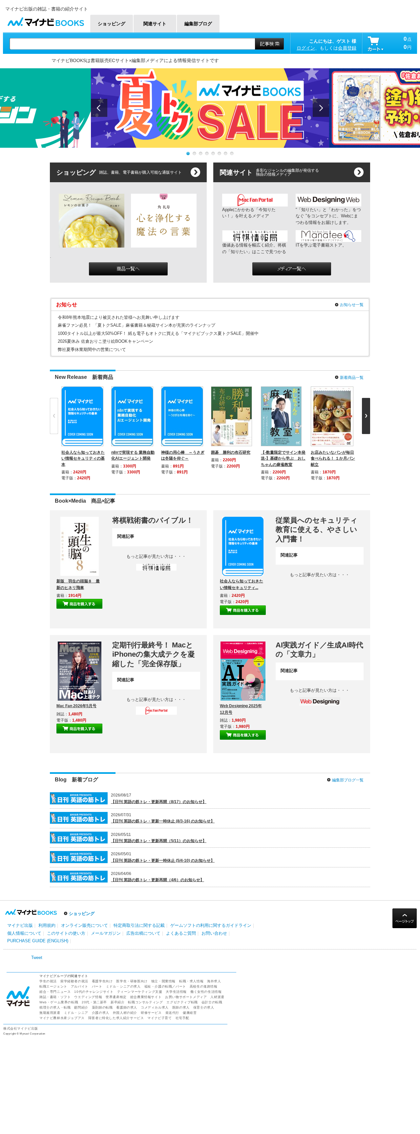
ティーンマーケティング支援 (139, 991)
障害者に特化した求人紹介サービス (116, 1018)
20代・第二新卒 (94, 1002)
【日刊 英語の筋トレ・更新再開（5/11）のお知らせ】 (158, 841)
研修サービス (151, 1012)
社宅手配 (182, 1018)
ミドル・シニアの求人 (123, 986)
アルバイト (79, 986)
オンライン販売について (84, 925)
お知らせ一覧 (352, 304)
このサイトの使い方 (66, 933)
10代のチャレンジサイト (93, 991)
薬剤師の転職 (102, 1007)
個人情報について (24, 933)
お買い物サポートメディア (186, 997)
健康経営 (190, 1012)
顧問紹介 (81, 1007)
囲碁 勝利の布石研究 (230, 452)
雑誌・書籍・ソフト (55, 997)
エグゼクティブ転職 (182, 1002)
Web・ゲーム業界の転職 (58, 1002)
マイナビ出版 (20, 925)
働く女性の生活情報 (205, 991)
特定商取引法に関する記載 (139, 925)
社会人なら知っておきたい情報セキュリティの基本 (83, 458)
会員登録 (347, 48)
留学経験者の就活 (74, 981)
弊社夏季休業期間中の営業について (92, 349)
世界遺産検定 (116, 997)
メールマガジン (106, 933)
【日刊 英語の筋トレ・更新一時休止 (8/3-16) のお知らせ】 (163, 821)
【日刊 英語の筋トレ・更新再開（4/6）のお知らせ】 (157, 880)
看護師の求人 (126, 1007)
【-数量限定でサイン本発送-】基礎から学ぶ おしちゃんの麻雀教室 (283, 458)
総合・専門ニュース (55, 991)
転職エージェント (53, 986)
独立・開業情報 (163, 981)
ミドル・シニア (76, 1012)
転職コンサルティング (145, 1002)
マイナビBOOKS (45, 20)
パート (97, 986)
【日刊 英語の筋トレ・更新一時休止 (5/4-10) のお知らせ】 (163, 860)
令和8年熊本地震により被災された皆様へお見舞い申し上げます (118, 317)
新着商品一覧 (352, 377)
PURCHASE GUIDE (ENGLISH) (37, 940)
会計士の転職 (211, 1002)
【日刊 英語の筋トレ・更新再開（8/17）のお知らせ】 (158, 801)
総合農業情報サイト (145, 997)
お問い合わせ (214, 933)
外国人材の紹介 (125, 1012)
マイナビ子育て (159, 1018)
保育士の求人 (203, 1007)
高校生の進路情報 (204, 986)
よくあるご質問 (181, 933)
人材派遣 (217, 997)
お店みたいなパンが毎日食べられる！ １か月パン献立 (333, 458)
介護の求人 (100, 1012)
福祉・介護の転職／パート (165, 986)
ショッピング (81, 913)
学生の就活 (48, 981)
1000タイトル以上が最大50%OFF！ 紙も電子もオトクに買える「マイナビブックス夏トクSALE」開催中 (158, 333)
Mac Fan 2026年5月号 (76, 706)
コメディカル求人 (155, 1007)
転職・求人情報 (191, 981)
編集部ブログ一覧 (348, 780)
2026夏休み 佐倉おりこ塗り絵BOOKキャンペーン (105, 341)
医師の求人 (181, 1007)
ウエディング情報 (88, 997)
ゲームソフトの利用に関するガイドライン (210, 925)
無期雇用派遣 (49, 1012)
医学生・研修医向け (131, 981)
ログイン (306, 48)
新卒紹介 (117, 1002)
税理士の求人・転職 (55, 1007)
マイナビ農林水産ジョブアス (62, 1018)
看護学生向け (102, 981)
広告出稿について (143, 933)
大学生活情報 (176, 991)
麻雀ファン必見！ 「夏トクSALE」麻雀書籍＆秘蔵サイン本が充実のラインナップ (136, 325)
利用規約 (46, 925)
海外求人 (214, 981)
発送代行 (172, 1012)
